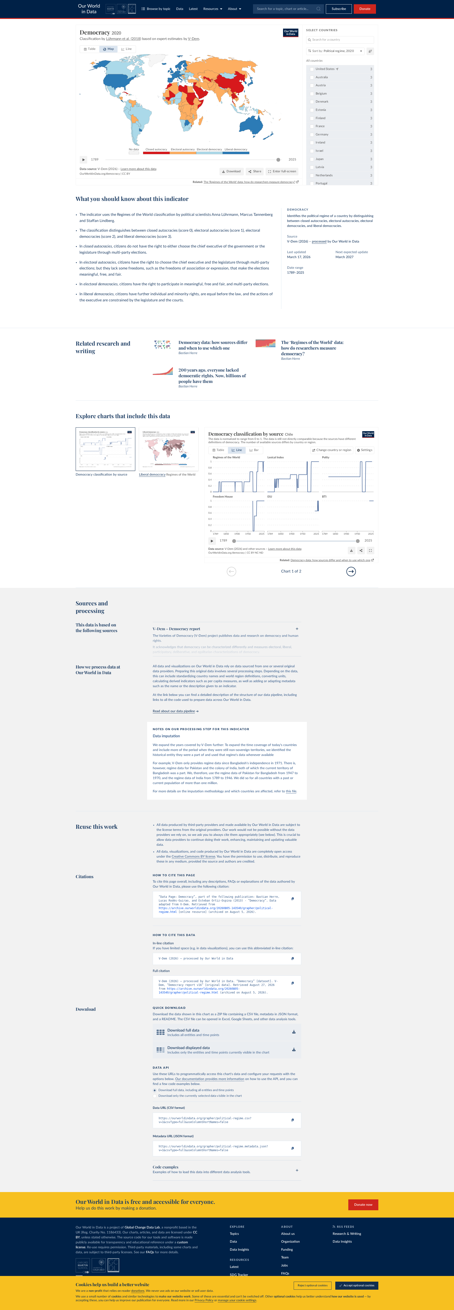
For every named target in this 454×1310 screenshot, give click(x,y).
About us (288, 1234)
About (232, 9)
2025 (292, 159)
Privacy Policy (204, 1300)
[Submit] (318, 9)
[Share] (361, 550)
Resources (210, 9)
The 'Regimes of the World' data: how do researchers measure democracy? (249, 182)
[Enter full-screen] (370, 550)
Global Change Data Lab (142, 1227)
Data (179, 9)
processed (319, 241)
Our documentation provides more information (209, 1079)
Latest (193, 9)
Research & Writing (347, 1234)
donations (137, 1291)
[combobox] (288, 9)
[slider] (278, 160)
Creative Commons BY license (193, 856)
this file (291, 791)
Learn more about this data (138, 169)
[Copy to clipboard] (287, 899)
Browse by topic (158, 9)
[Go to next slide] (351, 571)
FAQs (150, 1252)
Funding (287, 1249)
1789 (95, 159)
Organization (290, 1241)
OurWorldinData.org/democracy (100, 173)
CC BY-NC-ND (255, 552)
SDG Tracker (239, 1275)
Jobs (284, 1265)
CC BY (126, 173)
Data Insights (239, 1249)
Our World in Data (89, 9)
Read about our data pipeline (174, 711)
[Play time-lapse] (83, 160)
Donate (364, 9)
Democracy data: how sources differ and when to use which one (330, 560)
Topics (234, 1234)
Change (333, 450)
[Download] (351, 550)
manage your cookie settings (237, 1300)
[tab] (89, 49)
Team (285, 1257)
